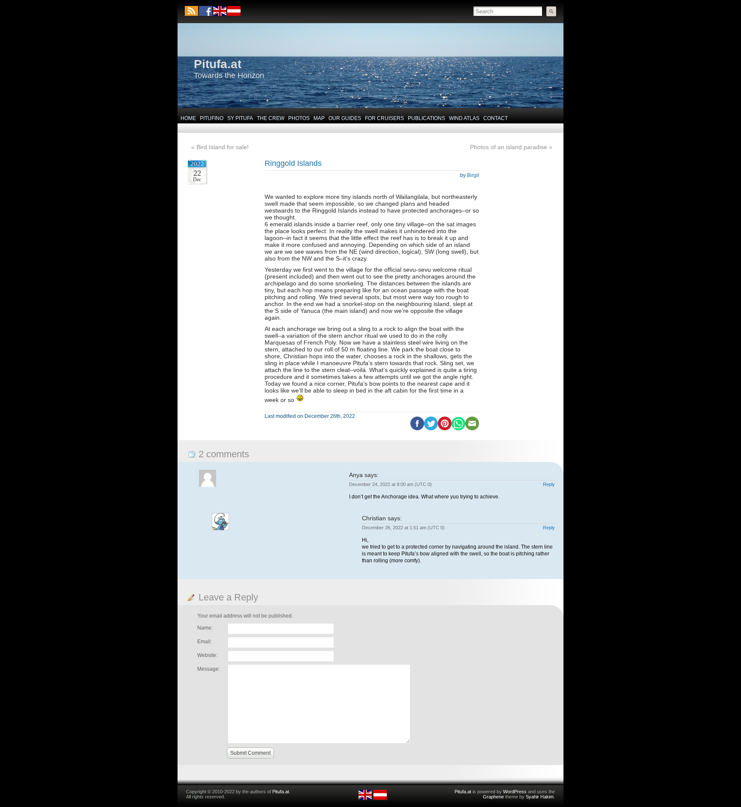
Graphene (493, 796)
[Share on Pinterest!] (445, 429)
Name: (205, 628)
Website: (207, 655)
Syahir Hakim (540, 796)
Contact (495, 118)
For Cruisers (384, 118)
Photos (299, 118)
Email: (204, 642)
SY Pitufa (240, 118)
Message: (208, 669)
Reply (549, 484)
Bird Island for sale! (222, 147)
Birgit (473, 175)
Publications (426, 118)
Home (188, 118)
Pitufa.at (217, 64)
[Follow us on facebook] (205, 11)
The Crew (270, 118)
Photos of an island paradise (508, 147)
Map (319, 118)
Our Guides (344, 118)
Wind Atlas (464, 118)
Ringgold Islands (293, 163)
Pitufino (211, 118)
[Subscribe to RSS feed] (191, 11)
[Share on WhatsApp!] (458, 429)
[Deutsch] (233, 14)
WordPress (515, 791)
